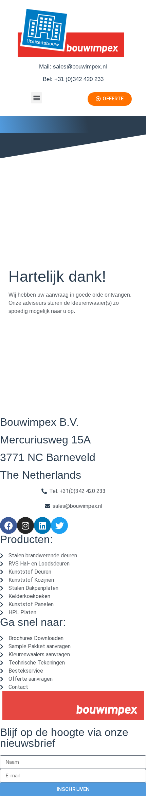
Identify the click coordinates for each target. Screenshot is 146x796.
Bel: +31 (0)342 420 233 (73, 79)
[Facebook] (8, 525)
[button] (36, 97)
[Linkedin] (42, 525)
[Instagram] (25, 525)
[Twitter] (59, 525)
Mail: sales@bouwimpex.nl (73, 66)
